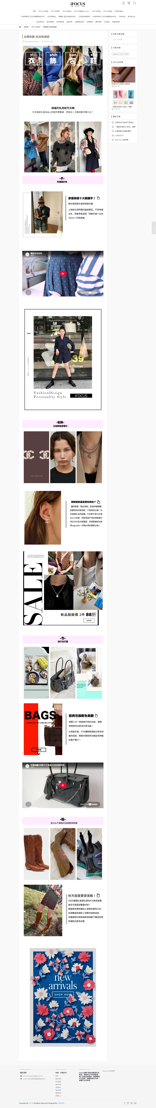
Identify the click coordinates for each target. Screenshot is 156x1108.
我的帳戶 (58, 1087)
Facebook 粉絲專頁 (109, 1071)
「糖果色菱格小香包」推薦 (121, 106)
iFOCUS (30, 1103)
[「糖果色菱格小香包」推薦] (123, 97)
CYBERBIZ (60, 1103)
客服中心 (58, 1096)
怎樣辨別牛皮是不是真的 (120, 54)
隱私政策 (58, 1090)
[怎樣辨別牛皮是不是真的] (123, 75)
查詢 (57, 1076)
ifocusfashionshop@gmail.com (33, 1076)
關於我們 (58, 1079)
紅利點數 (58, 1082)
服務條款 (58, 1093)
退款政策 (58, 1084)
